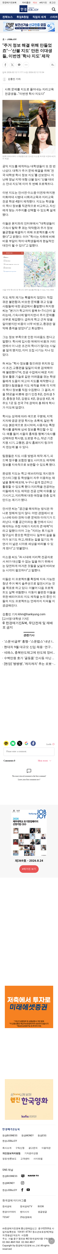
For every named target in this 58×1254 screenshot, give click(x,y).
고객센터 (24, 1158)
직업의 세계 (39, 16)
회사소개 (6, 1148)
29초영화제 (26, 1217)
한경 (9, 1135)
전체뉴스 (7, 16)
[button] (52, 2)
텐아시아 (24, 1211)
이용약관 (46, 1148)
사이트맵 (38, 1158)
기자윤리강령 (31, 1153)
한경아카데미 (9, 1211)
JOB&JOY (12, 39)
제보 (35, 2)
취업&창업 (23, 16)
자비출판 (26, 2)
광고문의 (33, 1148)
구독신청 (19, 1148)
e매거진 (43, 2)
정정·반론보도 (9, 1158)
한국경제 (6, 1206)
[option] (29, 26)
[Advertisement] (29, 931)
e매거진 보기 (29, 868)
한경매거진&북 (9, 2)
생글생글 (42, 1211)
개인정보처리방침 (11, 1153)
